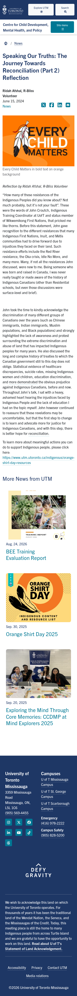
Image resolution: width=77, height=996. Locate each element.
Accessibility (17, 967)
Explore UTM (41, 7)
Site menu (62, 25)
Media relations (37, 975)
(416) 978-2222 (52, 823)
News (18, 43)
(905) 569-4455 (16, 813)
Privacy (36, 967)
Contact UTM (57, 967)
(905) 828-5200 (52, 835)
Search (65, 7)
